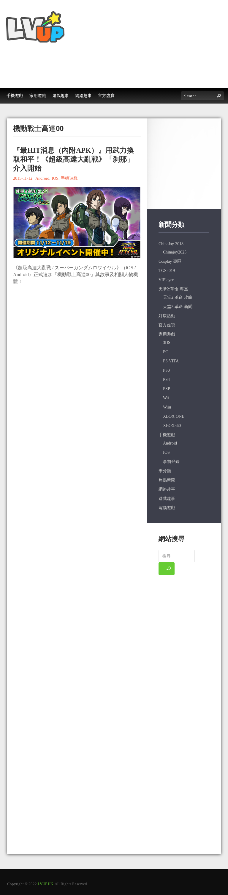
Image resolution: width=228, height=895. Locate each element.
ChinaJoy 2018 (171, 244)
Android (42, 178)
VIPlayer (166, 280)
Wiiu (167, 407)
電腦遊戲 (167, 508)
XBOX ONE (173, 416)
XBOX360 (172, 425)
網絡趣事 (167, 489)
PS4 (166, 379)
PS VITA (171, 361)
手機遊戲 (69, 178)
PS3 (166, 370)
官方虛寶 (167, 325)
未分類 (165, 471)
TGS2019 (167, 270)
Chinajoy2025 (174, 252)
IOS (55, 178)
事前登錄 (171, 461)
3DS (166, 342)
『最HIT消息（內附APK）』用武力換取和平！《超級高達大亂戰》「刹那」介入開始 (73, 159)
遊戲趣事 (167, 498)
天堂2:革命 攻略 (177, 297)
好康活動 (167, 316)
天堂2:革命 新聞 (177, 306)
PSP (166, 389)
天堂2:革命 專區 (173, 289)
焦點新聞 (167, 480)
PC (165, 352)
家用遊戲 (167, 334)
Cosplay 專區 (170, 261)
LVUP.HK (45, 884)
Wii (166, 398)
